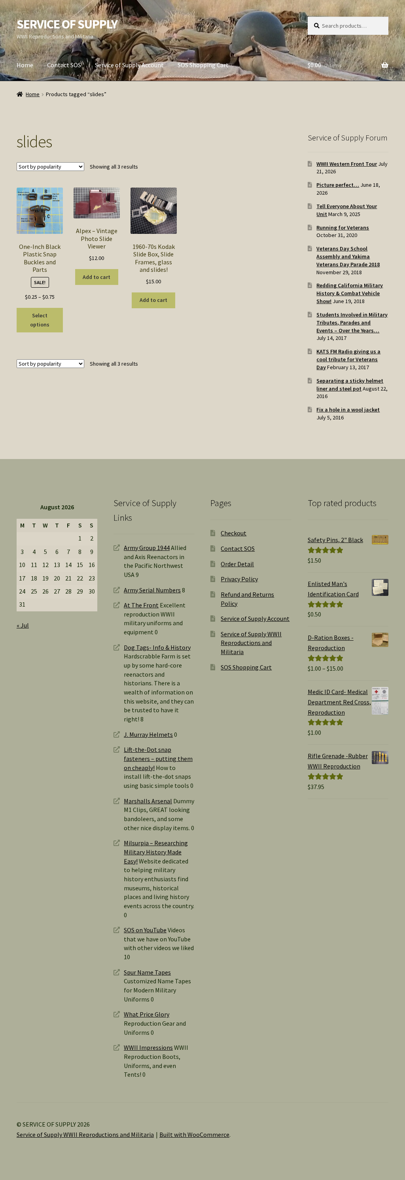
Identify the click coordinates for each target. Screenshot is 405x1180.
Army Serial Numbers (152, 590)
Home (25, 65)
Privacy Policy (239, 579)
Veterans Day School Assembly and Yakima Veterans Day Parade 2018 (348, 256)
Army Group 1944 (147, 548)
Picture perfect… (337, 184)
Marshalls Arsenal (148, 801)
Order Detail (237, 564)
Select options (39, 320)
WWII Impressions (148, 1047)
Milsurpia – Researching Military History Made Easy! (156, 852)
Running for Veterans (342, 227)
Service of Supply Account (129, 65)
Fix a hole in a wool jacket (348, 409)
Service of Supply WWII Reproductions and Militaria (251, 643)
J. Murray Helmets (148, 734)
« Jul (23, 625)
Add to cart (96, 277)
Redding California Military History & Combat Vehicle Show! (349, 293)
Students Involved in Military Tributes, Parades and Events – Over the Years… (352, 322)
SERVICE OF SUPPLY (67, 24)
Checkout (233, 533)
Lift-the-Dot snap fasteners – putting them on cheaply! (158, 758)
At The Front (141, 605)
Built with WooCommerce (194, 1134)
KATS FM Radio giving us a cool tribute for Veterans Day (348, 359)
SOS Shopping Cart (203, 65)
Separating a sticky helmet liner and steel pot (349, 384)
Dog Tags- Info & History (157, 647)
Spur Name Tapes (147, 972)
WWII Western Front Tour (346, 163)
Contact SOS (64, 65)
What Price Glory (146, 1014)
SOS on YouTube (145, 930)
